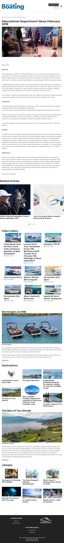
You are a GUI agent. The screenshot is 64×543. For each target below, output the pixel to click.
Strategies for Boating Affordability (11, 481)
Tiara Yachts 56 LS (13, 277)
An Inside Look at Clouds (29, 501)
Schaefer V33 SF (52, 244)
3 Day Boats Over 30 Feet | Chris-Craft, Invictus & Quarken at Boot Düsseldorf (12, 249)
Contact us (32, 532)
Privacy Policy (32, 530)
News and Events (6, 17)
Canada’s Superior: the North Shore (52, 405)
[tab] (28, 224)
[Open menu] (61, 6)
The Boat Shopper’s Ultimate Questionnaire (30, 482)
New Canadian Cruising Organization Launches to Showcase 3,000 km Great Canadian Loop (32, 400)
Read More (5, 360)
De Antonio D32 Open (12, 297)
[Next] (61, 204)
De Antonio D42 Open (52, 278)
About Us (16, 521)
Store (56, 7)
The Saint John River (30, 380)
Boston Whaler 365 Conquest (31, 278)
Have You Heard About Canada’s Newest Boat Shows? (47, 217)
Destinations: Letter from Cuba (10, 381)
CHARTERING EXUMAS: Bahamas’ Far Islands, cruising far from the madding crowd (52, 384)
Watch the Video (9, 256)
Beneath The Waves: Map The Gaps (10, 499)
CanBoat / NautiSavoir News (19, 17)
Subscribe (54, 4)
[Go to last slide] (2, 204)
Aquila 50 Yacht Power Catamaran (53, 297)
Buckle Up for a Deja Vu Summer (51, 501)
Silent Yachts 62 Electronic (31, 297)
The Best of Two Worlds (9, 399)
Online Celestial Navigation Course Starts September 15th (14, 217)
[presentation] (15, 199)
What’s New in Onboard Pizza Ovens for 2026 (52, 482)
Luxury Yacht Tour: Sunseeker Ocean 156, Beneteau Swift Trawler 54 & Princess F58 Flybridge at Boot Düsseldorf (32, 252)
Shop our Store (16, 523)
